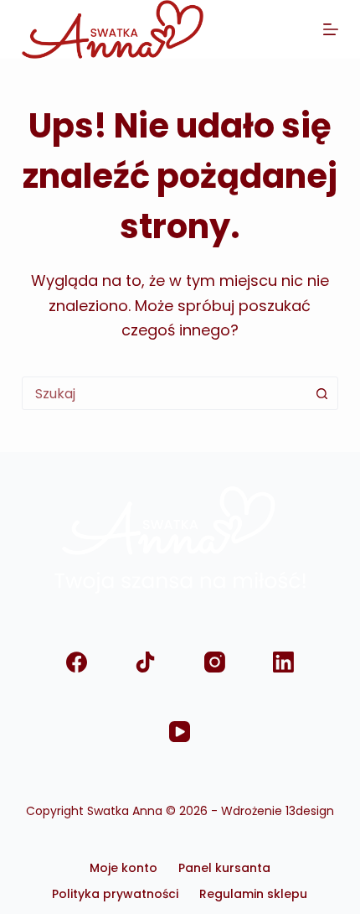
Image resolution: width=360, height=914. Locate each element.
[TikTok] (145, 662)
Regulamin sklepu (253, 893)
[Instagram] (214, 662)
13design (309, 810)
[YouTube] (180, 731)
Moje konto (123, 867)
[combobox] (164, 393)
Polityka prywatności (115, 893)
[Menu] (330, 29)
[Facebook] (76, 662)
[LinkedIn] (283, 662)
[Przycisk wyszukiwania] (321, 393)
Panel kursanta (224, 867)
